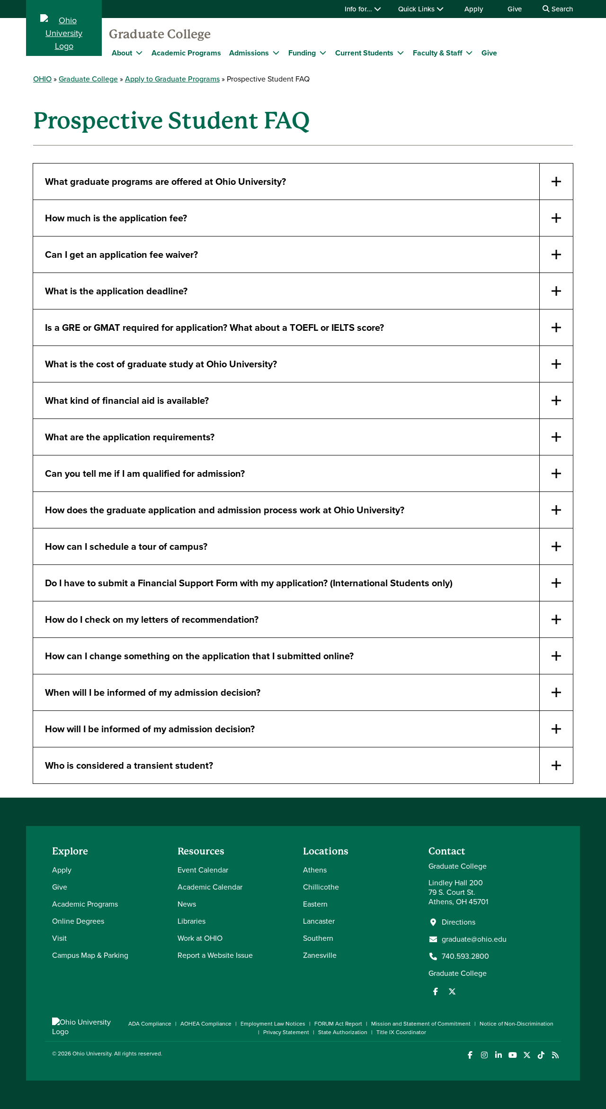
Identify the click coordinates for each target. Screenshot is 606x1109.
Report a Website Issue (215, 955)
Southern (318, 938)
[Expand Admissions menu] (276, 52)
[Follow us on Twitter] (452, 991)
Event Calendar (203, 869)
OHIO (42, 78)
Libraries (191, 921)
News (187, 904)
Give (515, 9)
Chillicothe (321, 887)
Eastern (315, 904)
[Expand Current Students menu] (400, 52)
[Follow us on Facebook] (435, 991)
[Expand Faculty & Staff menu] (469, 52)
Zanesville (320, 955)
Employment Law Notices (273, 1023)
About (122, 52)
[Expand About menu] (139, 52)
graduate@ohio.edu (474, 939)
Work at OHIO (200, 938)
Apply (473, 9)
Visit (59, 938)
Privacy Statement (286, 1032)
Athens (315, 869)
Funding (302, 52)
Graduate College (160, 34)
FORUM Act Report (338, 1023)
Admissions (249, 52)
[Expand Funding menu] (323, 52)
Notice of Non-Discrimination (516, 1023)
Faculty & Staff (437, 52)
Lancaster (319, 921)
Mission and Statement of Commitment (421, 1023)
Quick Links (417, 9)
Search (561, 9)
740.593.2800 (465, 956)
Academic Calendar (210, 887)
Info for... (359, 9)
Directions (458, 922)
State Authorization (342, 1032)
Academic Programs (186, 52)
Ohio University (91, 1053)
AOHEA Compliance (206, 1023)
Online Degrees (78, 921)
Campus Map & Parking (90, 955)
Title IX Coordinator (401, 1032)
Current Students (364, 52)
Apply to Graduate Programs (172, 78)
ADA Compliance (149, 1023)
